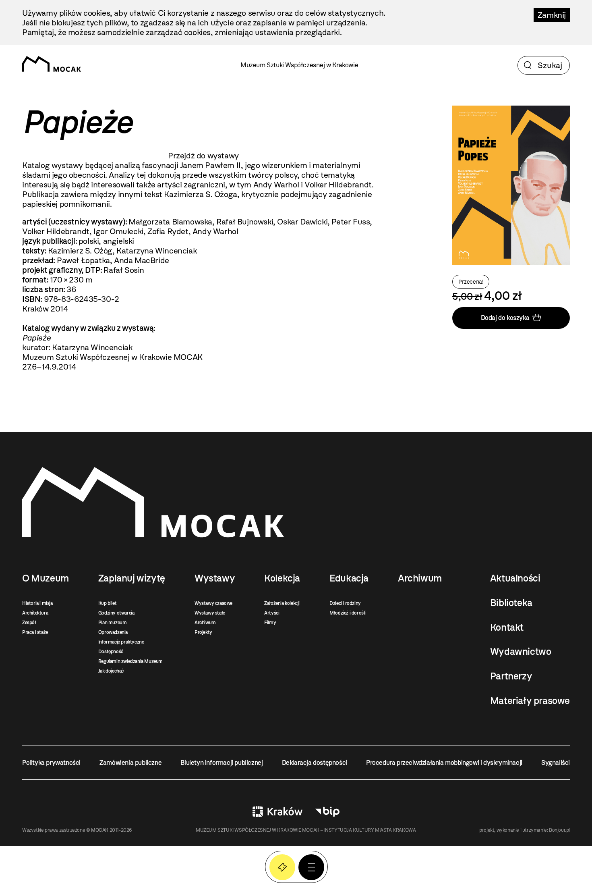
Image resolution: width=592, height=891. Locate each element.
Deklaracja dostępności (314, 762)
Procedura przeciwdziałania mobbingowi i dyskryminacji (444, 762)
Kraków (277, 812)
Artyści (271, 613)
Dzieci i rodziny (345, 603)
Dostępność (110, 651)
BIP (327, 812)
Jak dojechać (111, 671)
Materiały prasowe (530, 700)
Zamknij (552, 15)
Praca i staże (35, 632)
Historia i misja (37, 603)
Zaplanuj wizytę (131, 578)
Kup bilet (107, 603)
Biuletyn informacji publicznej (221, 762)
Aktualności (515, 578)
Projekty (203, 632)
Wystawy (215, 578)
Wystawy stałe (210, 613)
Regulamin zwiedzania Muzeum (130, 661)
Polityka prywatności (51, 762)
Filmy (270, 622)
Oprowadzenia (113, 632)
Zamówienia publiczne (130, 762)
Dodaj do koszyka (505, 318)
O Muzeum (45, 578)
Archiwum (205, 622)
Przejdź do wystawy (203, 155)
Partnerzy (511, 676)
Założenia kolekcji (282, 603)
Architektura (35, 613)
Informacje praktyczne (121, 642)
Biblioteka (511, 603)
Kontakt (507, 627)
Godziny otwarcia (116, 613)
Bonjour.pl (559, 830)
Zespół (29, 622)
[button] (311, 867)
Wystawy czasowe (213, 603)
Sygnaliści (555, 762)
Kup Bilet (282, 867)
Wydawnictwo (520, 651)
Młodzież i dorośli (347, 613)
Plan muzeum (112, 622)
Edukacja (348, 578)
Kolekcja (282, 578)
